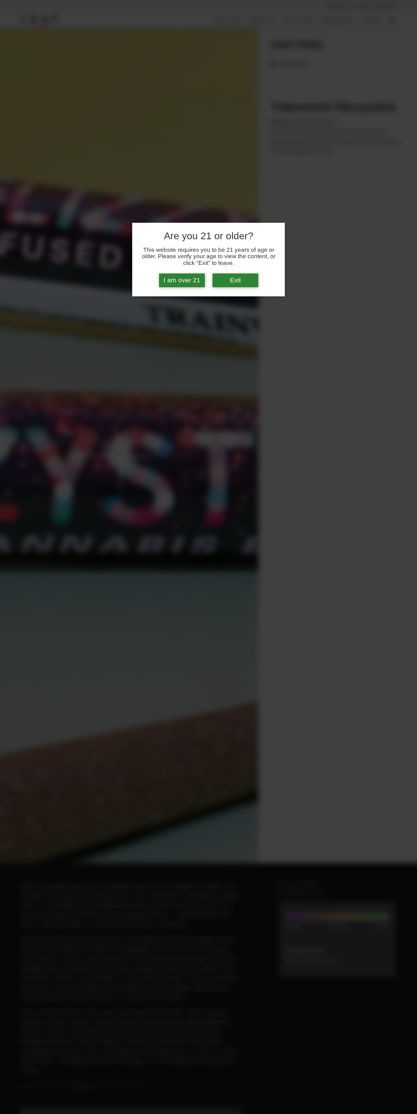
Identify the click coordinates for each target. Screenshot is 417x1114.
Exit (235, 280)
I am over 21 (182, 280)
